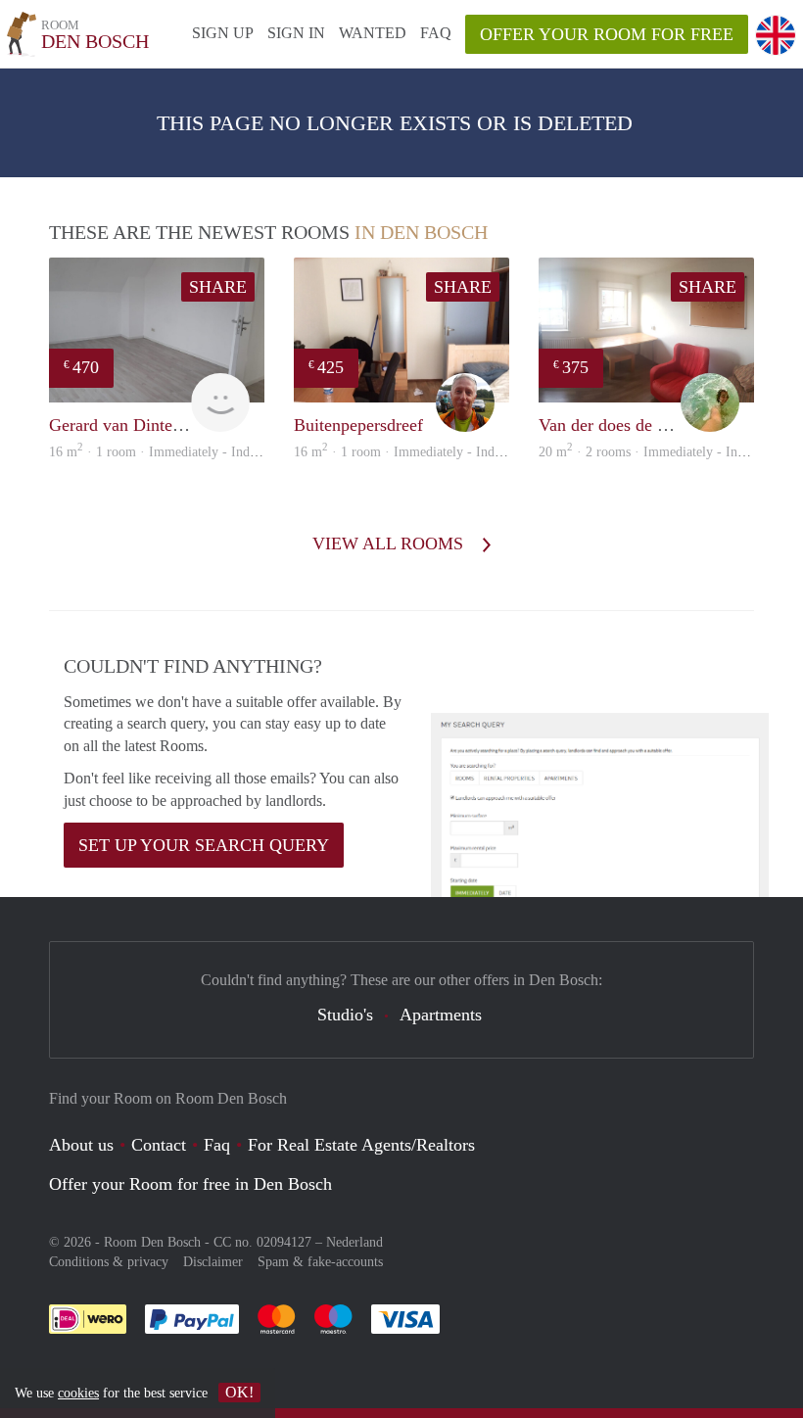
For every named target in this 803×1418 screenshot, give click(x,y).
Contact (158, 1145)
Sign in (296, 32)
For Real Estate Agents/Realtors (361, 1145)
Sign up (223, 32)
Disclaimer (213, 1261)
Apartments (441, 1014)
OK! (239, 1392)
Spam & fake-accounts (320, 1261)
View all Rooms (390, 543)
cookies (78, 1393)
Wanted (372, 32)
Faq (217, 1145)
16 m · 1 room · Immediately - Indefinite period (186, 452)
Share (218, 287)
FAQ (435, 32)
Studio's (345, 1014)
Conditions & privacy (108, 1261)
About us (81, 1145)
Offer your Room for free (606, 34)
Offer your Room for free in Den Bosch (190, 1184)
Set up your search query (203, 845)
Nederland (354, 1242)
